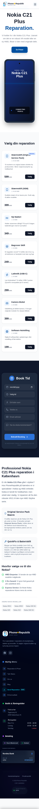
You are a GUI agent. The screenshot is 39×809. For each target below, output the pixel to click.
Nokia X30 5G (31, 606)
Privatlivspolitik (26, 776)
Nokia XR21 (7, 606)
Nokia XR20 (19, 606)
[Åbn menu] (35, 4)
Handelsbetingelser (14, 776)
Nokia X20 (6, 610)
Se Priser (19, 50)
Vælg (30, 177)
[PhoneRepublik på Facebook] (5, 653)
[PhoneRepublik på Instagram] (10, 653)
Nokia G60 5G (29, 610)
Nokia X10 (17, 610)
